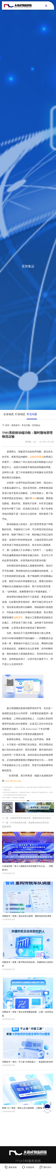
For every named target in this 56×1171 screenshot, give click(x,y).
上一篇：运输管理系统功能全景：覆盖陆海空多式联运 (26, 818)
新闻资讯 (15, 425)
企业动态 (8, 414)
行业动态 (20, 414)
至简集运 (36, 425)
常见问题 (32, 414)
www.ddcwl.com (13, 781)
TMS (34, 498)
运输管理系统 (37, 457)
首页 (7, 425)
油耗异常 (18, 617)
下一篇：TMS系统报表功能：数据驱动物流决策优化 (25, 822)
